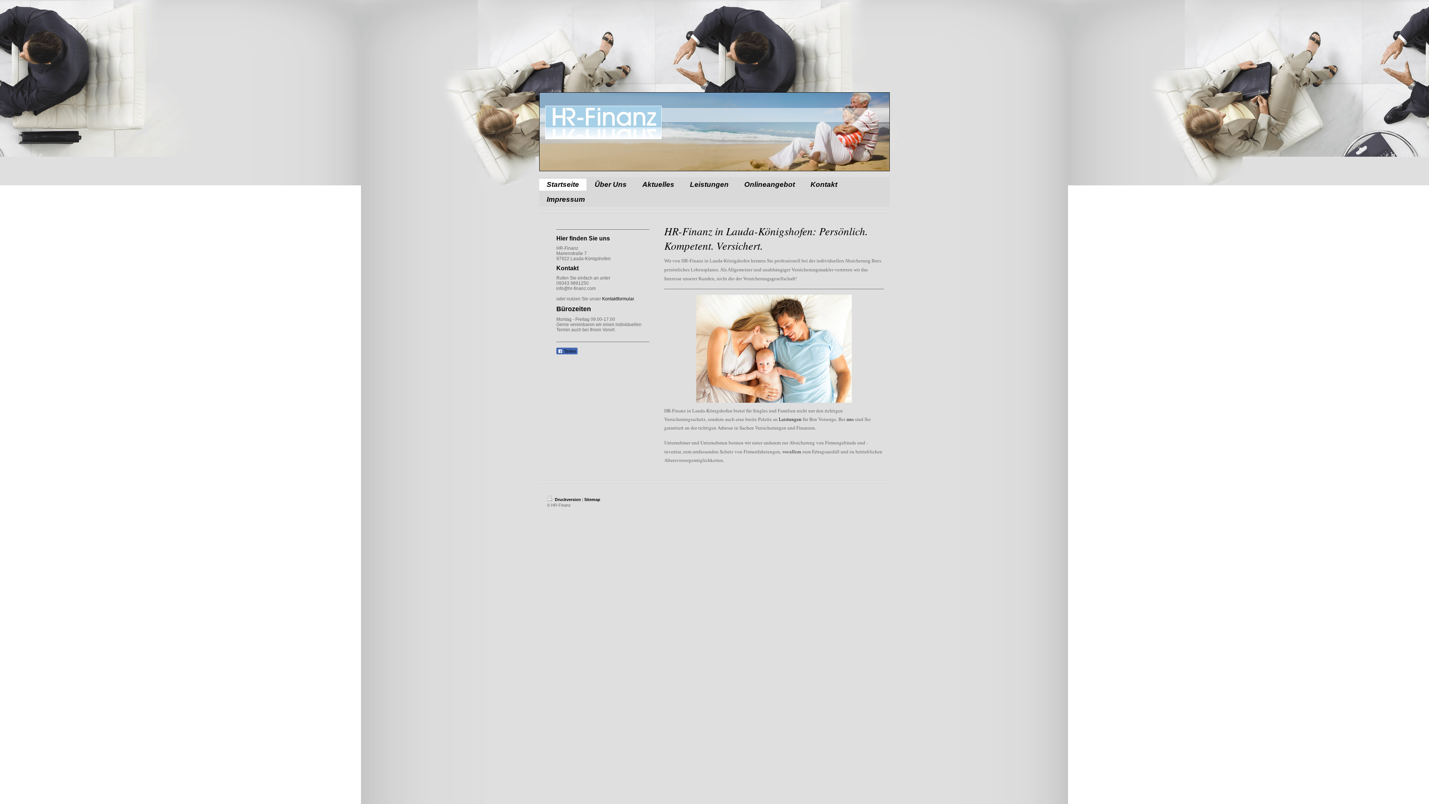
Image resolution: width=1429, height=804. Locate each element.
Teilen (569, 351)
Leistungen (790, 419)
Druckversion (568, 499)
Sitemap (592, 499)
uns (850, 419)
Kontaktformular (618, 299)
